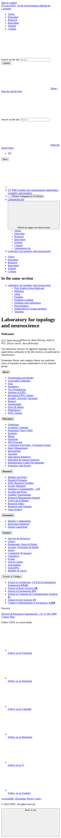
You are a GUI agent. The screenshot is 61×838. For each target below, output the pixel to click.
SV (9, 190)
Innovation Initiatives (18, 524)
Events (11, 559)
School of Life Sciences (22, 599)
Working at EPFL (17, 392)
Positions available (23, 300)
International (14, 451)
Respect (12, 401)
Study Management (18, 448)
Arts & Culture (15, 562)
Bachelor (12, 433)
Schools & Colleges (12, 576)
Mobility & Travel (17, 570)
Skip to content (9, 2)
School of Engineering (22, 591)
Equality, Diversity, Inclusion (23, 398)
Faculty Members (17, 486)
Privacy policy (34, 798)
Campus (12, 28)
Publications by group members (30, 308)
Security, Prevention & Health (23, 547)
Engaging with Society (19, 465)
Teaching (19, 311)
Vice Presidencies (17, 389)
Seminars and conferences (27, 302)
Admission (13, 424)
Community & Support (19, 553)
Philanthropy (14, 410)
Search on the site (10, 59)
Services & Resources (19, 538)
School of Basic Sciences (23, 588)
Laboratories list (16, 199)
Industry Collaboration (19, 521)
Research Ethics (16, 503)
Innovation (13, 23)
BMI (14, 190)
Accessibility (7, 798)
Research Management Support (24, 497)
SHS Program (15, 442)
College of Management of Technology (31, 602)
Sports (11, 550)
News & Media (16, 407)
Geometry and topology (20, 193)
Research (12, 20)
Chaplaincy (14, 556)
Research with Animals (20, 506)
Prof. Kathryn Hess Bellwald (29, 288)
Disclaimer (20, 798)
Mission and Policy (17, 477)
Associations (14, 564)
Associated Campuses (19, 380)
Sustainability (15, 404)
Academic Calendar (18, 427)
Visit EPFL (13, 567)
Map (12, 616)
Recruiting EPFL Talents (20, 395)
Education (13, 17)
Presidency (13, 386)
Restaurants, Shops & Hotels (22, 544)
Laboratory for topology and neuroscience (29, 251)
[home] (32, 187)
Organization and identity (21, 377)
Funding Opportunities (19, 494)
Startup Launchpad (17, 526)
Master (11, 436)
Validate (6, 63)
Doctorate (13, 439)
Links (17, 294)
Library (11, 541)
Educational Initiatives (19, 456)
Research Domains (17, 480)
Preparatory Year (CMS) (20, 430)
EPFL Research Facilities (21, 483)
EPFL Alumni (15, 413)
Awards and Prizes (17, 491)
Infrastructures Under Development (26, 462)
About (11, 14)
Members (19, 291)
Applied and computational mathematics (37, 190)
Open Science (15, 509)
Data (10, 383)
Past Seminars (21, 305)
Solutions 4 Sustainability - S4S (24, 489)
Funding (18, 297)
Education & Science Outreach (24, 459)
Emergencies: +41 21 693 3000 (40, 613)
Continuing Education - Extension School (29, 445)
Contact (5, 616)
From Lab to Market (18, 500)
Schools (12, 25)
